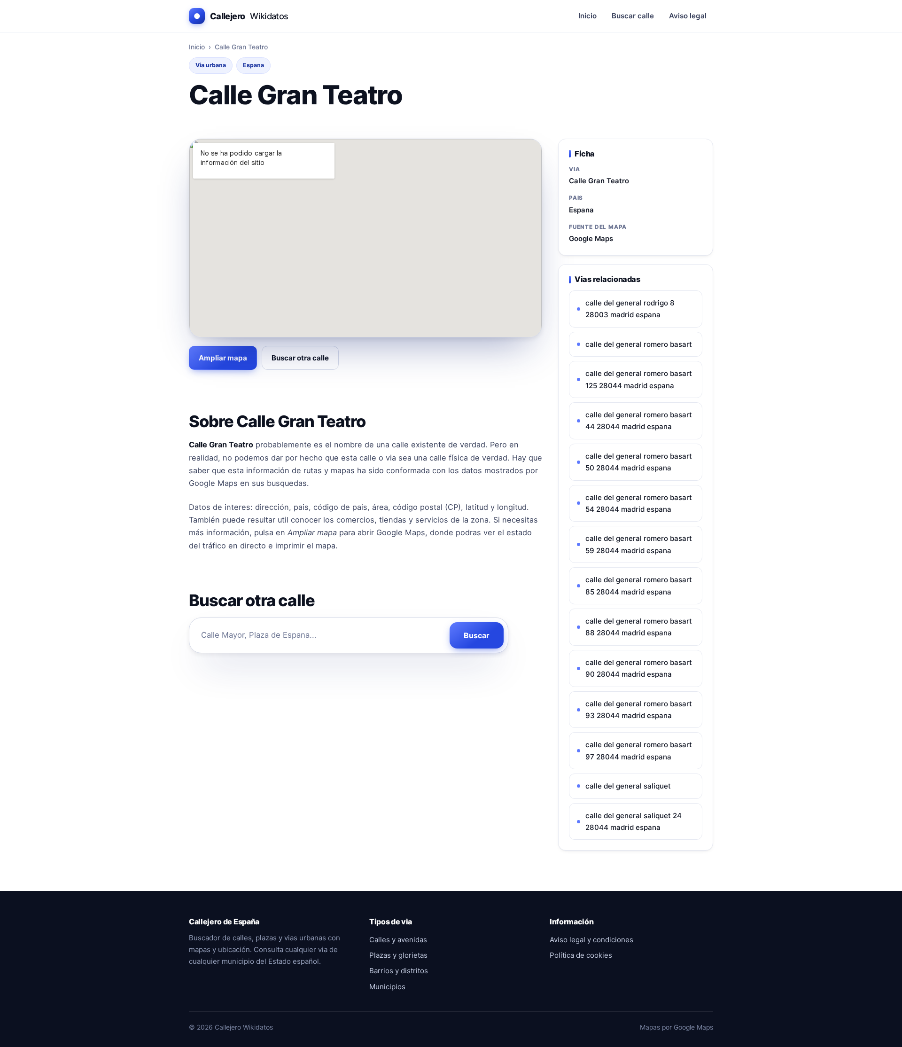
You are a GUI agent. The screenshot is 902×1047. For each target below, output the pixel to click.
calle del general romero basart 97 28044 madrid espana (638, 750)
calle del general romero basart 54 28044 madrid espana (638, 503)
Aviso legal (688, 15)
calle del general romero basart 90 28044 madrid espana (638, 668)
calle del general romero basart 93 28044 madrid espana (638, 709)
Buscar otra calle (300, 357)
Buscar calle (633, 15)
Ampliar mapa (223, 357)
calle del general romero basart (638, 344)
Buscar (477, 635)
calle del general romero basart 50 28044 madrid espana (638, 462)
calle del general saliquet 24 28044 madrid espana (633, 821)
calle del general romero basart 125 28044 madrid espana (638, 379)
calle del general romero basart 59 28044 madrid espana (638, 544)
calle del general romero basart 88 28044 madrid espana (638, 627)
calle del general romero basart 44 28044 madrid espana (638, 420)
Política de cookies (581, 955)
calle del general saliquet (628, 785)
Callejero (241, 16)
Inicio (587, 15)
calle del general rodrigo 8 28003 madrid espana (630, 308)
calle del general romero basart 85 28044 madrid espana (638, 585)
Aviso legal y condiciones (591, 939)
